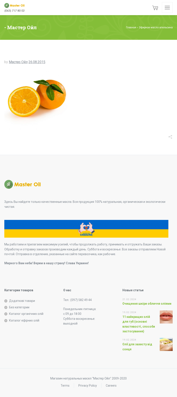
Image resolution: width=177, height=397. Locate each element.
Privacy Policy (87, 385)
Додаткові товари (22, 301)
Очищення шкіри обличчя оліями (146, 303)
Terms (65, 385)
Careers (111, 385)
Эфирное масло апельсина (156, 27)
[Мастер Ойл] (16, 7)
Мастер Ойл (18, 62)
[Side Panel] (167, 7)
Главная (131, 27)
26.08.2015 (36, 62)
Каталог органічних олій (26, 313)
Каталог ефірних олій (24, 320)
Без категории (19, 307)
